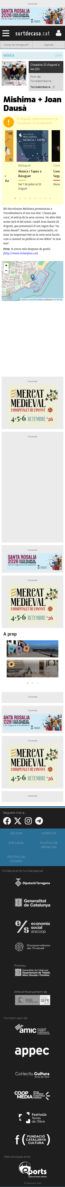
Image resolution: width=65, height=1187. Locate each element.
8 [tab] (50, 198)
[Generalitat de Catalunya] (32, 906)
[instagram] (28, 823)
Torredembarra (40, 87)
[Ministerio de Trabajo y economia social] (32, 1002)
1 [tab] (15, 198)
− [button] (6, 271)
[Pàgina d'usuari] (58, 35)
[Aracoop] (32, 928)
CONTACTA (49, 833)
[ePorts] (32, 1170)
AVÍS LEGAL (16, 842)
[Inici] (32, 33)
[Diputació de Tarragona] (32, 884)
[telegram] (39, 823)
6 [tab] (40, 198)
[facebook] (7, 823)
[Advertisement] (32, 337)
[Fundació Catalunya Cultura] (32, 1141)
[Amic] (32, 1031)
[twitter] (18, 823)
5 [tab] (35, 198)
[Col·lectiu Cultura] (32, 1075)
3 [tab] (25, 198)
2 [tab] (20, 198)
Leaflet (24, 299)
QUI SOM (16, 833)
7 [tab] (45, 198)
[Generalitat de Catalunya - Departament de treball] (32, 976)
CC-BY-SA (58, 299)
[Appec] (32, 1053)
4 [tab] (30, 198)
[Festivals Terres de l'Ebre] (32, 1119)
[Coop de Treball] (32, 950)
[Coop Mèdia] (32, 1097)
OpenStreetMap (36, 299)
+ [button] (6, 265)
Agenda (48, 44)
